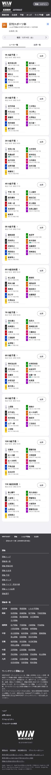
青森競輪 (23, 608)
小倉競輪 (14, 659)
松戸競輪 (14, 625)
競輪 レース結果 (8, 589)
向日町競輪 (32, 641)
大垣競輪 (33, 633)
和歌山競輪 (15, 645)
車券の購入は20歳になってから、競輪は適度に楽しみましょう (23, 755)
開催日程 (5, 15)
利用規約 (13, 750)
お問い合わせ (6, 715)
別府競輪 (24, 662)
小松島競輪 (24, 654)
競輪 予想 (5, 575)
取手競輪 (31, 613)
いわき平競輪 (33, 608)
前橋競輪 (23, 613)
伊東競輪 (24, 629)
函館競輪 (14, 608)
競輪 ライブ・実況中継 (11, 584)
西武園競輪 (24, 617)
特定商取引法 (22, 750)
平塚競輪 (40, 625)
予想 (22, 15)
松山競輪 (42, 654)
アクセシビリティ (8, 719)
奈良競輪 (23, 641)
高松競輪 (14, 654)
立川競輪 (14, 620)
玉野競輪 (14, 650)
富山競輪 (14, 637)
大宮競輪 (14, 617)
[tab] (37, 44)
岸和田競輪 (25, 645)
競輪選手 (5, 594)
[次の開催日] (46, 37)
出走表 (14, 15)
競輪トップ (6, 557)
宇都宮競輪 (41, 613)
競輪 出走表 (6, 570)
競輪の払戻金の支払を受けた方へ (13, 761)
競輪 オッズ (6, 580)
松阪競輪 (23, 637)
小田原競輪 (15, 629)
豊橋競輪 (42, 633)
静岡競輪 (33, 629)
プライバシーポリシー (36, 750)
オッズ (29, 15)
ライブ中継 (39, 15)
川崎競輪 (31, 625)
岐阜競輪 (24, 633)
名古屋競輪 (15, 633)
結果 (48, 15)
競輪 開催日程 (7, 566)
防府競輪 (31, 650)
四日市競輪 (32, 637)
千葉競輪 (23, 625)
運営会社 (5, 750)
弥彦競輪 (14, 613)
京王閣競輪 (34, 617)
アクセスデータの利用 (9, 724)
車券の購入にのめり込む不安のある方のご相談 (17, 758)
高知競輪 (33, 654)
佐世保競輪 (15, 662)
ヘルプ (4, 711)
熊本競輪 (33, 662)
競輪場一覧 (6, 561)
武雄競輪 (33, 659)
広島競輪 (23, 650)
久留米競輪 (24, 659)
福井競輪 (14, 641)
